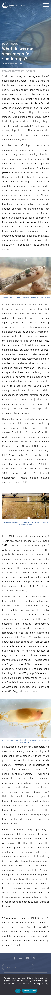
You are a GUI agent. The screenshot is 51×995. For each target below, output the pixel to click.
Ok (18, 991)
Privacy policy (29, 991)
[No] (47, 984)
